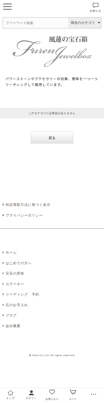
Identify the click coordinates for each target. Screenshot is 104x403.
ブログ (11, 315)
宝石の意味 (15, 273)
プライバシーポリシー (23, 215)
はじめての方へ (19, 263)
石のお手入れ (17, 305)
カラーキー (15, 284)
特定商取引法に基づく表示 (27, 204)
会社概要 (13, 326)
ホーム (11, 252)
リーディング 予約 (22, 294)
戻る (52, 138)
